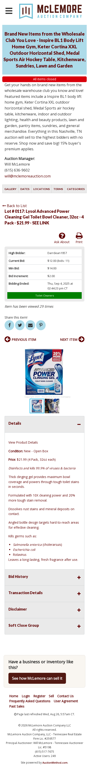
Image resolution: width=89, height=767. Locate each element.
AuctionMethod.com (55, 762)
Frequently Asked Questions (29, 701)
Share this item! (16, 317)
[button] (80, 349)
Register (39, 696)
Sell (51, 696)
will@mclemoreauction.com (28, 176)
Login (26, 696)
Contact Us (65, 696)
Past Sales (16, 706)
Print (79, 242)
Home (13, 696)
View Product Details (23, 442)
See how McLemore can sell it (37, 678)
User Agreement (66, 701)
